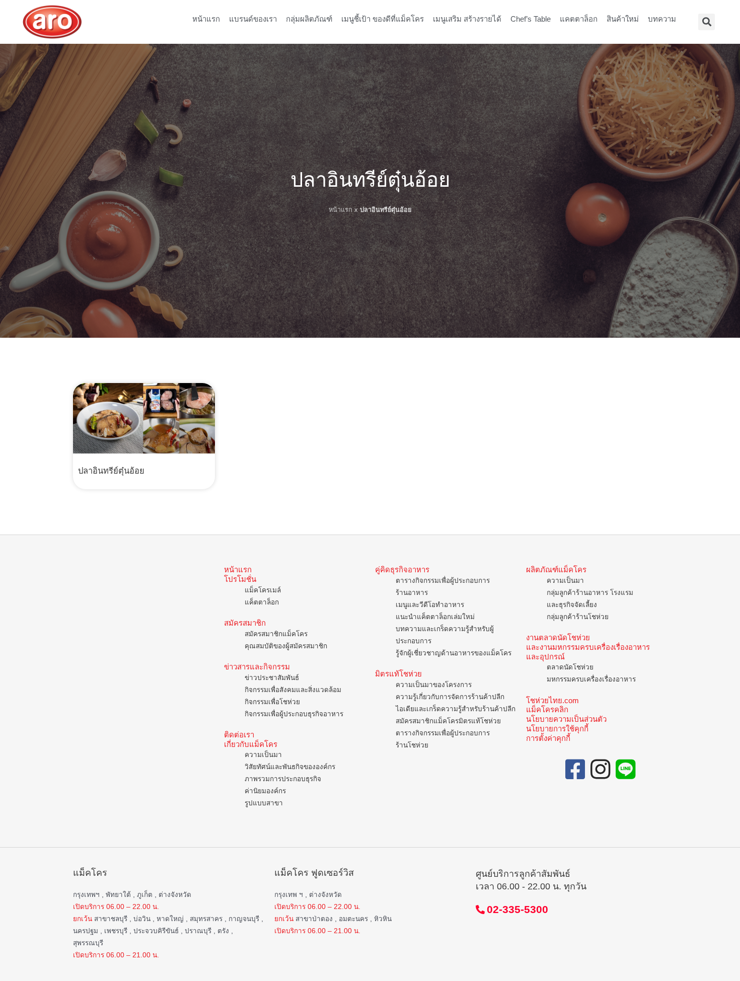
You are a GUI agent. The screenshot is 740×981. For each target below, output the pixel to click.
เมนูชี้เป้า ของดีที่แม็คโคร (382, 19)
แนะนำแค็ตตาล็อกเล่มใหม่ (435, 617)
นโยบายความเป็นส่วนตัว (566, 719)
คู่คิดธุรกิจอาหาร (402, 569)
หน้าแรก (206, 19)
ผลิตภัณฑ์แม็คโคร (556, 569)
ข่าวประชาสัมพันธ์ (272, 678)
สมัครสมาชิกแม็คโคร (276, 634)
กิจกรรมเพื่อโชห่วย (272, 702)
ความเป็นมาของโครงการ (434, 685)
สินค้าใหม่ (623, 19)
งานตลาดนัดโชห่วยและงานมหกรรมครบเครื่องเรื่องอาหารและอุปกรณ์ (588, 647)
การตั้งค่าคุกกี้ (548, 738)
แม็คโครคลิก (547, 709)
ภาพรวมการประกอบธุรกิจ (283, 779)
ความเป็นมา (263, 755)
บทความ (662, 19)
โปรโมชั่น (240, 579)
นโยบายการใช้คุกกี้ (557, 728)
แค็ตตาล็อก (262, 602)
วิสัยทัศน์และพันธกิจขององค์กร (290, 767)
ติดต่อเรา (239, 734)
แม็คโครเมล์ (263, 590)
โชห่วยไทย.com (552, 700)
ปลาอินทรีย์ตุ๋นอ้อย (111, 470)
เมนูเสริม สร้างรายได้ (467, 19)
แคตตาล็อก (579, 19)
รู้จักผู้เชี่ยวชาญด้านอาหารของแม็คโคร (453, 653)
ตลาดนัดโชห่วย (570, 667)
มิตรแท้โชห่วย (398, 673)
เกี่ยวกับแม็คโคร (250, 744)
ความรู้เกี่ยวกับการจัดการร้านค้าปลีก (450, 697)
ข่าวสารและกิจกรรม (257, 666)
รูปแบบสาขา (264, 803)
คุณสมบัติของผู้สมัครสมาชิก (286, 646)
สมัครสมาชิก (245, 623)
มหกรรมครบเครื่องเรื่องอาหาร (591, 679)
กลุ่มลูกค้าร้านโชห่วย (578, 617)
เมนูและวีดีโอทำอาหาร (430, 605)
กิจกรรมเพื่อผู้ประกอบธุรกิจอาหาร (294, 714)
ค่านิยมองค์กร (265, 791)
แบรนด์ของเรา (253, 19)
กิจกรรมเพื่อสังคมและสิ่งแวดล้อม (293, 690)
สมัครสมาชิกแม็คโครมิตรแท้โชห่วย (448, 721)
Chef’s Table (530, 19)
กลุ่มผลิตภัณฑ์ (309, 19)
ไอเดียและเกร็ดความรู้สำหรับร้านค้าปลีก (455, 709)
